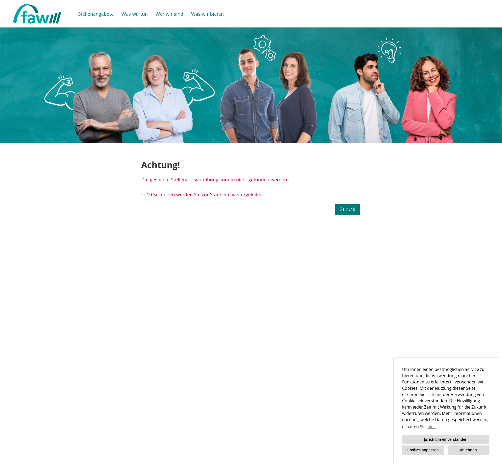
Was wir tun (135, 14)
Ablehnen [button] (468, 449)
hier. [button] (431, 427)
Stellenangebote (96, 14)
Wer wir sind (169, 14)
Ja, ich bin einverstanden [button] (445, 439)
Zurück (347, 209)
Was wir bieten (207, 14)
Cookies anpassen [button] (423, 449)
